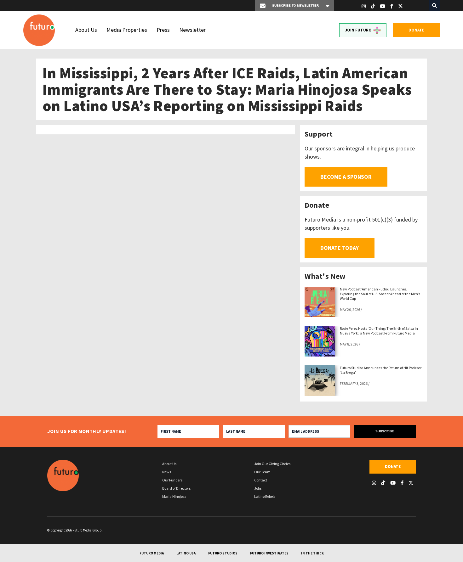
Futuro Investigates (269, 553)
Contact (260, 480)
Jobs (257, 488)
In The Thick (312, 553)
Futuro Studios (222, 553)
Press (163, 29)
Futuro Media (152, 553)
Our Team (262, 471)
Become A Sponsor (346, 176)
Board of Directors (176, 488)
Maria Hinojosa (174, 496)
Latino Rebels (264, 496)
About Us (86, 29)
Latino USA (186, 553)
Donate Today (339, 247)
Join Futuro (358, 30)
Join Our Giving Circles (272, 463)
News (166, 471)
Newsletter (192, 29)
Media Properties (126, 29)
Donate (416, 30)
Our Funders (172, 480)
